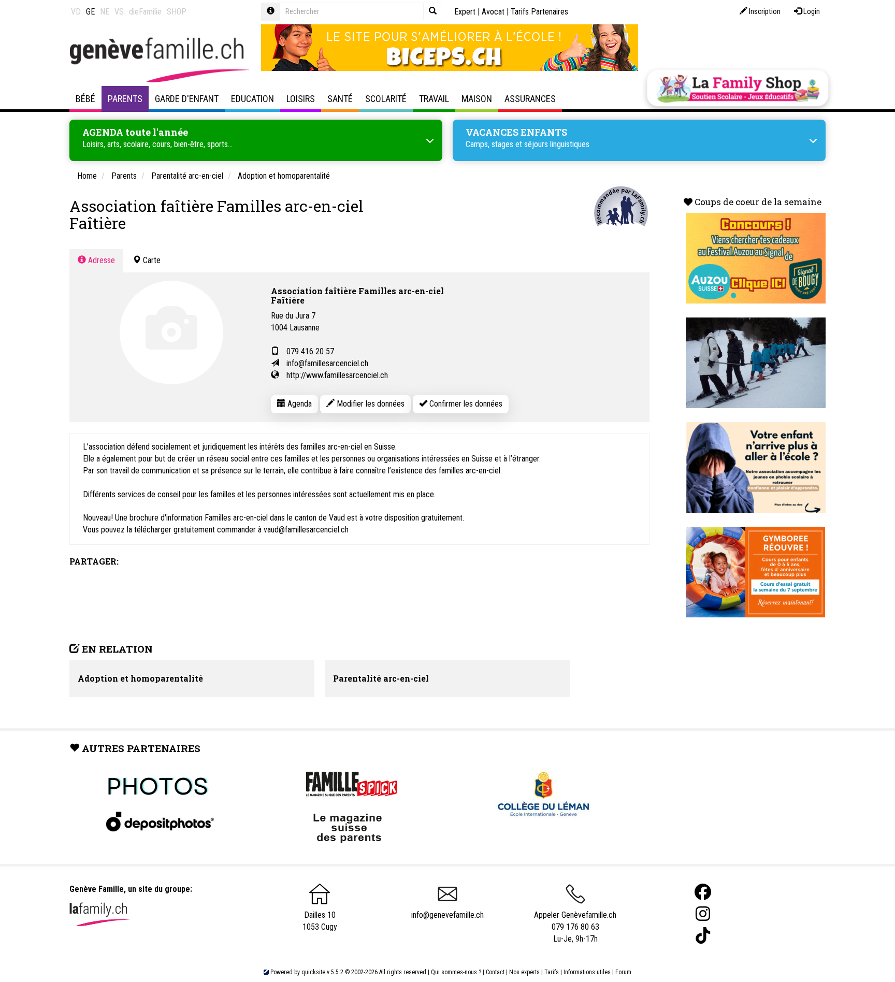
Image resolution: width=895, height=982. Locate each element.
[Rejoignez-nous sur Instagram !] (703, 914)
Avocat (493, 12)
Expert (464, 12)
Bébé (85, 98)
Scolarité (386, 98)
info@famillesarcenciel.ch (327, 363)
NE (104, 12)
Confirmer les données (464, 404)
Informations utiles (587, 972)
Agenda (298, 404)
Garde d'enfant (187, 98)
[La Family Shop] (737, 88)
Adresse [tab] (100, 260)
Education (252, 98)
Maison (476, 98)
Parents (125, 98)
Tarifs (551, 972)
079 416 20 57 (310, 351)
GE (90, 12)
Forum (623, 972)
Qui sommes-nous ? (456, 972)
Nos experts (524, 972)
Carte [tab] (151, 260)
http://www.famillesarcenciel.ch (337, 375)
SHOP (176, 12)
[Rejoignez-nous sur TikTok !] (703, 936)
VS (119, 12)
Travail (434, 98)
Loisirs (300, 98)
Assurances (530, 98)
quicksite (313, 972)
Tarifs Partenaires (539, 12)
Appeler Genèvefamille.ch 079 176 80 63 (575, 921)
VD (76, 12)
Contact (495, 972)
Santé (340, 98)
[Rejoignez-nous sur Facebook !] (703, 892)
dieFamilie (145, 12)
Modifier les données (370, 404)
